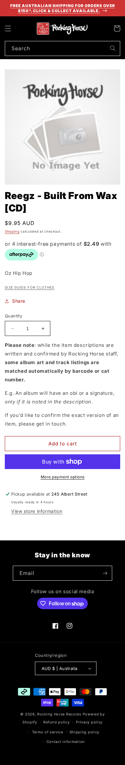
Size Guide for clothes (29, 287)
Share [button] (18, 301)
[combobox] (62, 48)
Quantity (13, 315)
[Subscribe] (105, 573)
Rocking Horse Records (59, 714)
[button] (8, 28)
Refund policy (56, 722)
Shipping (12, 231)
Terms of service (47, 732)
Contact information (65, 741)
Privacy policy (89, 722)
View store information (36, 511)
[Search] (113, 48)
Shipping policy (85, 732)
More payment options (63, 476)
